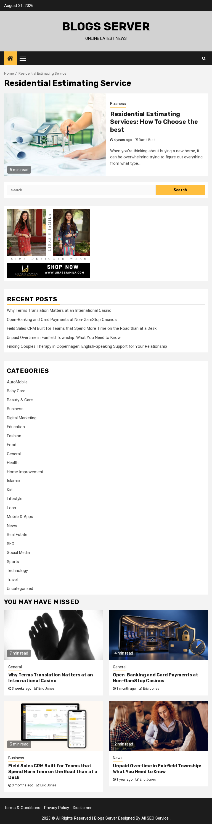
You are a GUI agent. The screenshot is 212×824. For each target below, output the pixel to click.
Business (118, 103)
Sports (13, 561)
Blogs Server (106, 26)
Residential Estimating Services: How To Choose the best (154, 122)
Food (11, 444)
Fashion (14, 435)
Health (12, 462)
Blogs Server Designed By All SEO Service (131, 818)
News (12, 525)
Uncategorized (20, 588)
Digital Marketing (21, 417)
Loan (11, 507)
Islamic (13, 480)
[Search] (203, 58)
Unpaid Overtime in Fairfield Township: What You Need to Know (64, 337)
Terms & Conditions (22, 807)
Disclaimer (82, 807)
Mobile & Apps (20, 516)
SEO (10, 543)
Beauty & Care (20, 399)
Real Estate (17, 534)
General (14, 453)
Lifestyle (14, 498)
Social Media (18, 552)
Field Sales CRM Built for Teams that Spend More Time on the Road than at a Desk (82, 328)
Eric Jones (46, 688)
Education (16, 426)
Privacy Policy (56, 807)
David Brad (147, 140)
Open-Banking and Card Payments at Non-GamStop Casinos (62, 319)
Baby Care (16, 390)
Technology (17, 570)
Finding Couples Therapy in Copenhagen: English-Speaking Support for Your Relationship (87, 346)
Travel (12, 579)
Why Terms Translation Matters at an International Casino (59, 310)
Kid (9, 489)
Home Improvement (25, 471)
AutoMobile (17, 382)
